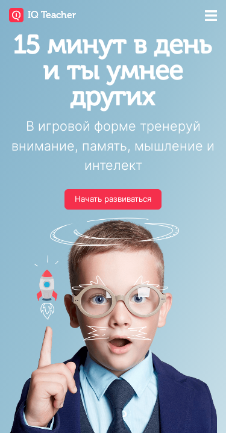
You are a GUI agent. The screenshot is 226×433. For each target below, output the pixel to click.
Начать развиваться (113, 199)
